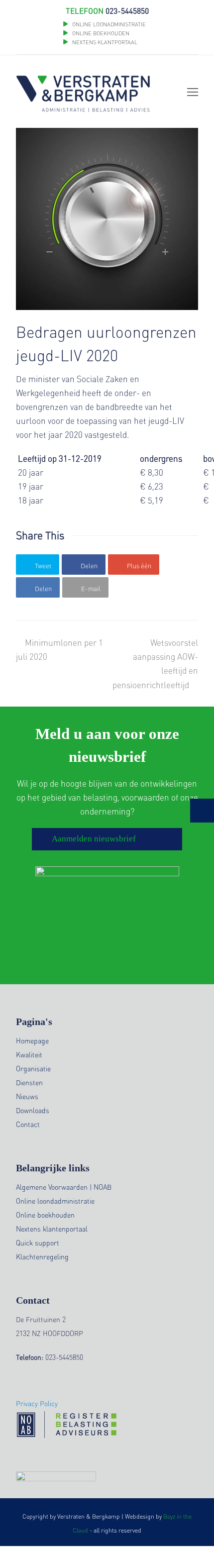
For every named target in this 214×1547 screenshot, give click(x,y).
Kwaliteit (29, 1054)
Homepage (32, 1040)
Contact (28, 1124)
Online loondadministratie (55, 1200)
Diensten (29, 1082)
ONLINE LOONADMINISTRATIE (109, 24)
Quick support (37, 1242)
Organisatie (33, 1068)
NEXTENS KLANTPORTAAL (104, 42)
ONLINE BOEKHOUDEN (100, 33)
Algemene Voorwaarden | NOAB (63, 1186)
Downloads (32, 1110)
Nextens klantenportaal (52, 1228)
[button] (37, 564)
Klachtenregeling (42, 1256)
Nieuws (27, 1096)
